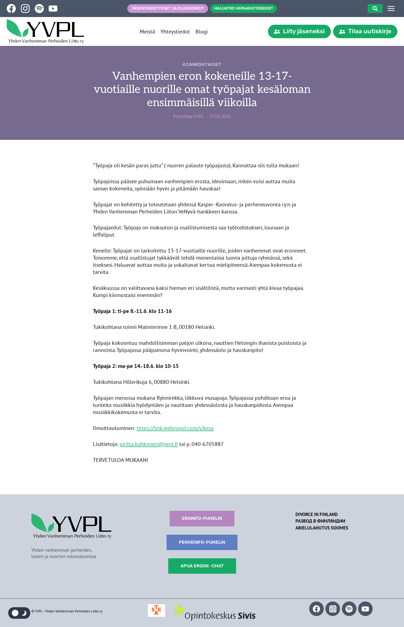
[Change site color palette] (19, 613)
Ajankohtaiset (201, 64)
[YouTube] (365, 608)
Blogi (201, 31)
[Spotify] (349, 608)
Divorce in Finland (316, 514)
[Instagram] (332, 608)
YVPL (198, 116)
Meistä (147, 31)
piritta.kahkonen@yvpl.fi (149, 444)
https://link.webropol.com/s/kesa (175, 428)
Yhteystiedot (175, 31)
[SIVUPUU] (391, 8)
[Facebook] (316, 608)
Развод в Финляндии (320, 521)
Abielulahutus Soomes (321, 528)
